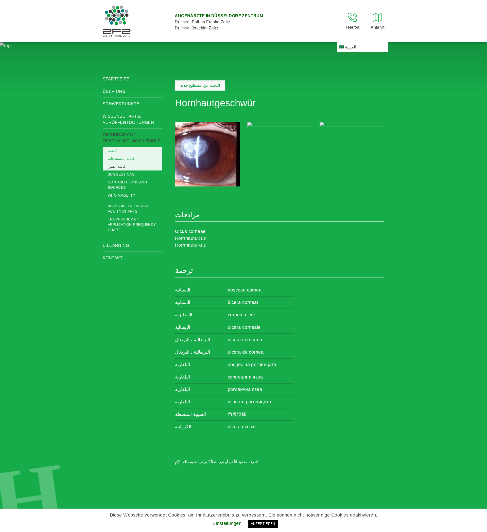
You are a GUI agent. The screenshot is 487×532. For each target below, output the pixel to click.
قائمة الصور (116, 166)
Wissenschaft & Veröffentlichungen (128, 119)
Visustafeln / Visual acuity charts (128, 208)
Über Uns (114, 91)
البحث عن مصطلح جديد (200, 85)
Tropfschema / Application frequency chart (132, 224)
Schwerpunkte (121, 104)
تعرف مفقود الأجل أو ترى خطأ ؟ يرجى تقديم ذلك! (220, 462)
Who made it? (121, 195)
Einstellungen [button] (227, 523)
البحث (112, 151)
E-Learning (116, 245)
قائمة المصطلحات (121, 159)
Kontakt (113, 258)
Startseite (116, 79)
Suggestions (121, 174)
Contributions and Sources (127, 185)
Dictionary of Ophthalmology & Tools (131, 138)
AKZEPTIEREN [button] (263, 524)
